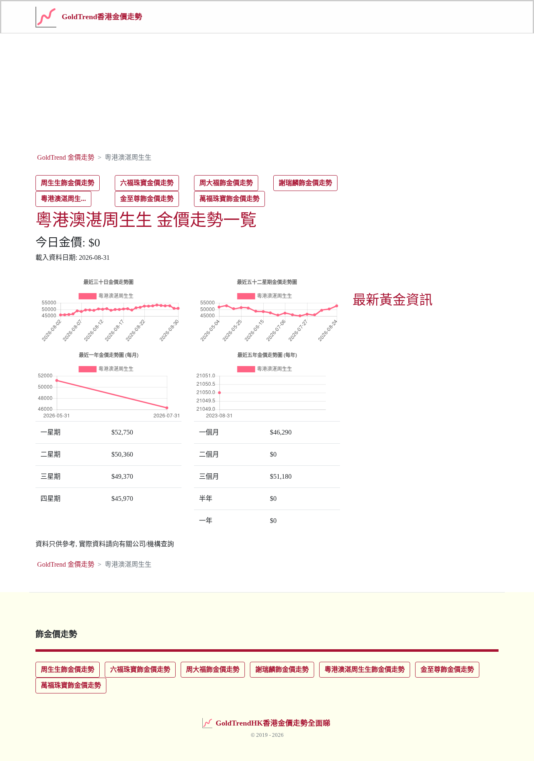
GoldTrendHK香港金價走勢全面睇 (273, 723)
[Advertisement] (267, 91)
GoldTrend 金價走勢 (65, 157)
